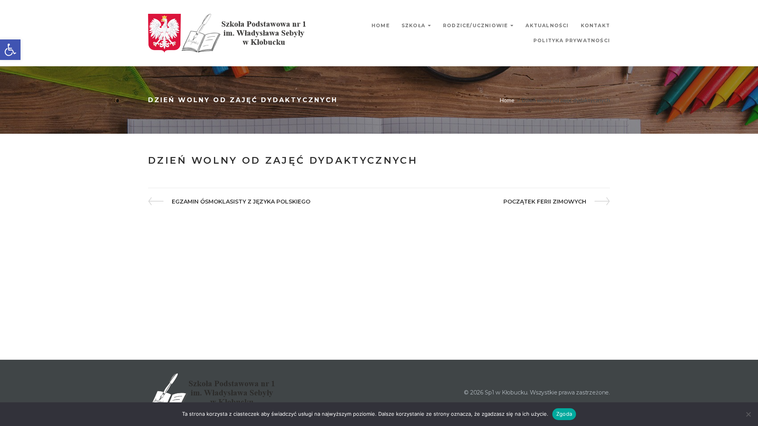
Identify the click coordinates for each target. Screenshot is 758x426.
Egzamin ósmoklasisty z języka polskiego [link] (240, 202)
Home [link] (380, 25)
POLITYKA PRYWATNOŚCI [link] (571, 40)
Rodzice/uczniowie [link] (475, 25)
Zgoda (564, 414)
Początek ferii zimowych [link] (544, 202)
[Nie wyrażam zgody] (748, 414)
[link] (10, 49)
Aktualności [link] (546, 25)
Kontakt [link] (595, 25)
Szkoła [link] (413, 25)
